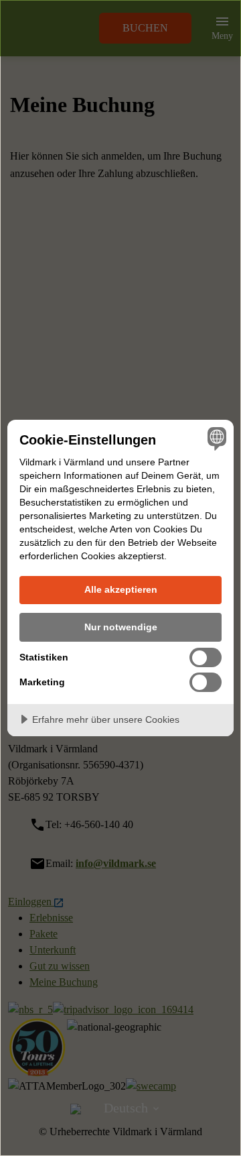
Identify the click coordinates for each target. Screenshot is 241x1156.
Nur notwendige (120, 627)
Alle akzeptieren (120, 589)
